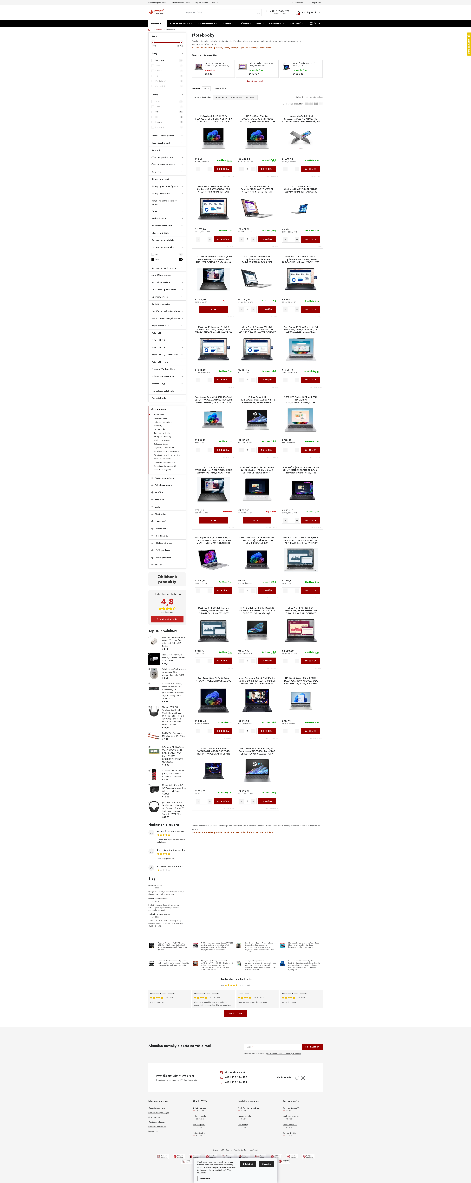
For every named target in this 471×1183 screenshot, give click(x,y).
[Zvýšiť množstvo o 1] (210, 169)
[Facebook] (297, 1078)
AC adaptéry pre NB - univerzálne (167, 455)
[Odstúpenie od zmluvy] (179, 1156)
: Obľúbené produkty (165, 543)
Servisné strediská (289, 1133)
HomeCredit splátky (155, 885)
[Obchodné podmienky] (163, 1156)
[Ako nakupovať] (227, 1156)
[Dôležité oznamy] (276, 1156)
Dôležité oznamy (199, 1108)
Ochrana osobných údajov (180, 2)
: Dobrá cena (161, 528)
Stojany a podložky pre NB (164, 447)
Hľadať (258, 12)
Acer (168, 101)
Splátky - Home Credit (249, 1150)
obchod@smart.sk (234, 1072)
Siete (157, 506)
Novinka (168, 70)
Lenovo (168, 122)
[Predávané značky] (284, 1161)
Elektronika (160, 514)
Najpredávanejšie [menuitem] (202, 97)
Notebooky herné (160, 418)
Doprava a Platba (244, 1116)
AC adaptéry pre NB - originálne (166, 451)
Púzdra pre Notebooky (162, 440)
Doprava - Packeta (233, 1150)
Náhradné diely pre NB (163, 470)
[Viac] (315, 23)
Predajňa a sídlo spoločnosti (249, 1108)
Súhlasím (266, 1164)
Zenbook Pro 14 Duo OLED (159, 914)
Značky (158, 564)
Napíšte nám (153, 1131)
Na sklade (168, 60)
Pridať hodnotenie (167, 619)
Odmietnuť (248, 1164)
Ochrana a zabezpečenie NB (165, 462)
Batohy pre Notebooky (162, 436)
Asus (168, 106)
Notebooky (160, 409)
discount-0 (168, 86)
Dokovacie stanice (161, 444)
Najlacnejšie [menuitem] (221, 97)
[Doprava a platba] (260, 1156)
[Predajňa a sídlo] (308, 1156)
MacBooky (158, 425)
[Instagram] (303, 1078)
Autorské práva (199, 1133)
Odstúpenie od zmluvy (157, 1122)
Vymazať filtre (220, 88)
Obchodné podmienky (156, 2)
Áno (168, 254)
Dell (168, 111)
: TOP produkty (162, 550)
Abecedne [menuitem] (250, 97)
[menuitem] (157, 23)
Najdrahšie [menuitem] (236, 97)
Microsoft (168, 127)
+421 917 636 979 (235, 1082)
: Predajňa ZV (161, 535)
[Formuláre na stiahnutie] (211, 1156)
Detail (213, 309)
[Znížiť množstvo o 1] (198, 169)
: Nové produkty (163, 557)
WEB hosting (243, 1124)
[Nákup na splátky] (243, 1156)
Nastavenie (205, 1178)
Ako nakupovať (199, 1124)
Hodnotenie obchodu (235, 979)
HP (168, 117)
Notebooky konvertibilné (163, 422)
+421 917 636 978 (279, 11)
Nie (168, 259)
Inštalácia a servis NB (291, 1116)
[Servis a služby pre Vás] (187, 1161)
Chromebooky (159, 429)
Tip (168, 75)
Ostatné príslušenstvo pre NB (165, 466)
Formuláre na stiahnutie (157, 1126)
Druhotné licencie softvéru (158, 898)
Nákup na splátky (199, 1116)
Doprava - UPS (218, 1150)
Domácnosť (160, 521)
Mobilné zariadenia (164, 478)
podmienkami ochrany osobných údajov (283, 1053)
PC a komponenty (163, 485)
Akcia (168, 65)
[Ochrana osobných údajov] (195, 1156)
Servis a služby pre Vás (291, 1108)
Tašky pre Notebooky (162, 433)
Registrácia (316, 2)
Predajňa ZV (168, 81)
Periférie (159, 492)
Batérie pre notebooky (162, 459)
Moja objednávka (201, 2)
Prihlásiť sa (312, 1047)
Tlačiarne (159, 499)
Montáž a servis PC (290, 1124)
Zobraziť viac (235, 1013)
